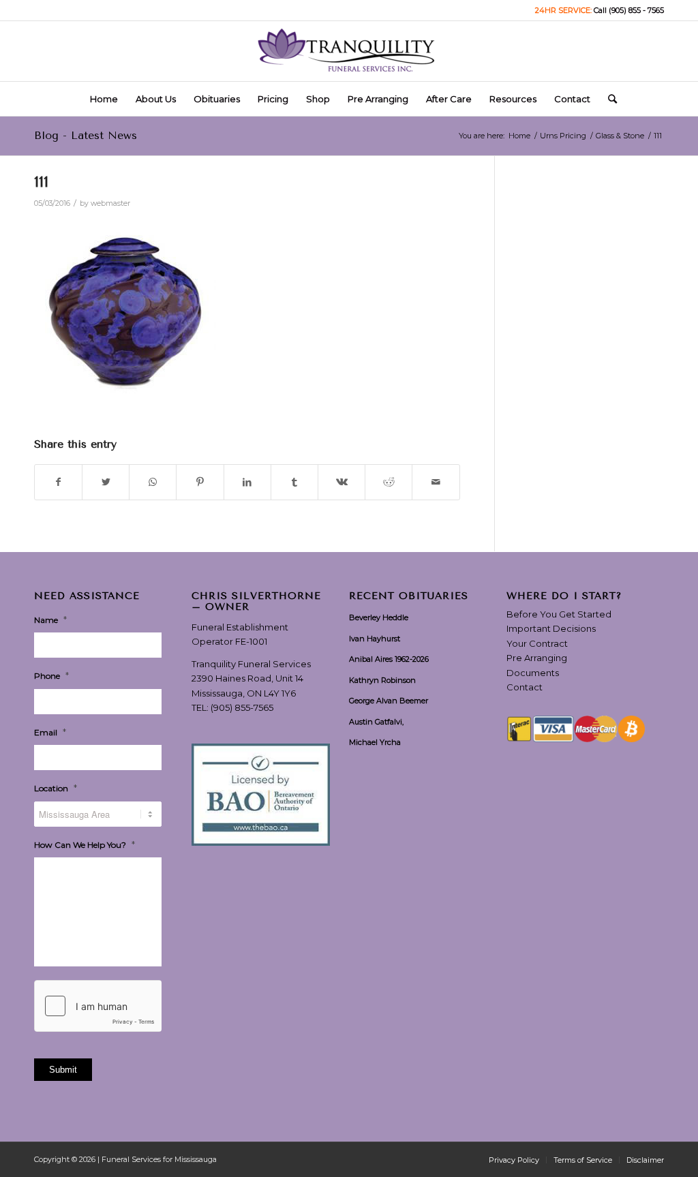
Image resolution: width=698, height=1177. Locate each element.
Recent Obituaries (408, 596)
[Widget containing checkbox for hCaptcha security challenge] (98, 1006)
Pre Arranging (536, 657)
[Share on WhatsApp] (153, 482)
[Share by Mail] (435, 482)
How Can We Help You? (84, 844)
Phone (51, 675)
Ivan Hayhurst (374, 638)
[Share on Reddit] (388, 482)
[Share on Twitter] (105, 482)
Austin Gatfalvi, (376, 722)
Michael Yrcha (375, 742)
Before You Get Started (558, 614)
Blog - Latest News (85, 135)
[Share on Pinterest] (200, 482)
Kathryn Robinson (382, 680)
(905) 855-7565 (242, 707)
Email (50, 732)
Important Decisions (551, 628)
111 (41, 182)
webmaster (110, 203)
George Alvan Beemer (388, 700)
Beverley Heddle (378, 617)
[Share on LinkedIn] (247, 482)
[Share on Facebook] (58, 482)
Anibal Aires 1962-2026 (389, 659)
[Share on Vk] (341, 482)
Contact (524, 687)
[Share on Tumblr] (294, 482)
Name (50, 619)
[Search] (608, 99)
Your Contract (537, 643)
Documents (532, 672)
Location (55, 787)
